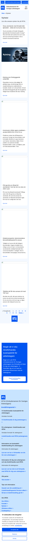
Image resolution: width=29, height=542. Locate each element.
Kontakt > (5, 503)
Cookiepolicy (18, 525)
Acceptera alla (14, 529)
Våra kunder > (6, 479)
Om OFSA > (5, 501)
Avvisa (14, 538)
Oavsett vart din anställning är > (12, 488)
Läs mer (5, 42)
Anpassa (14, 534)
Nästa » (21, 313)
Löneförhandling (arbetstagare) (13, 2)
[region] (14, 527)
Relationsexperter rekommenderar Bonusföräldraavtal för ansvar (14, 239)
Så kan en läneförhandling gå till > (13, 493)
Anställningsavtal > (8, 407)
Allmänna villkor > (7, 508)
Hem (3, 2)
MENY (26, 8)
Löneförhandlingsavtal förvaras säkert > (14, 490)
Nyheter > (5, 506)
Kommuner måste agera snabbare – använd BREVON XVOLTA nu (14, 131)
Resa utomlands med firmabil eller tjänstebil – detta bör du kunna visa (14, 27)
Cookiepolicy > (6, 510)
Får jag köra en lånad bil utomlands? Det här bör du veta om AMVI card (14, 187)
